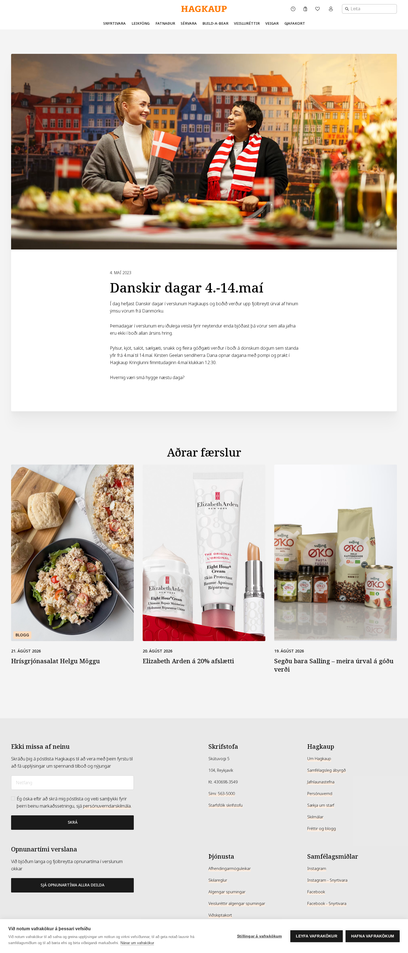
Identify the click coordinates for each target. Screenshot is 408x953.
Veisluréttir (247, 23)
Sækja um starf (320, 805)
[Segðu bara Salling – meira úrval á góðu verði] (335, 553)
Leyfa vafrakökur (316, 936)
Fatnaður (165, 23)
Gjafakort (294, 23)
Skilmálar (315, 817)
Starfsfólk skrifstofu (225, 805)
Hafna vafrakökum (372, 936)
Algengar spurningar (226, 892)
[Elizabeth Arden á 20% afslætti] (204, 553)
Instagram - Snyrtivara (327, 880)
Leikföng (141, 23)
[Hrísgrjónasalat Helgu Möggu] (72, 553)
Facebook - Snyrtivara (326, 903)
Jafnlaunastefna (320, 782)
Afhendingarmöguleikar (229, 868)
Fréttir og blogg (321, 828)
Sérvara (189, 23)
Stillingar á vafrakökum (259, 936)
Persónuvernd (319, 793)
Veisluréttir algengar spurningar (236, 903)
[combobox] (369, 8)
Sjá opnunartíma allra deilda (72, 885)
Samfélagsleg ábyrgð (326, 770)
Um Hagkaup (319, 759)
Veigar (272, 23)
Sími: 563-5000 (221, 793)
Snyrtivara (114, 23)
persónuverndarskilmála (107, 806)
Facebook (316, 892)
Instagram (316, 868)
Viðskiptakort (220, 915)
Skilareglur (217, 880)
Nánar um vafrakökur (137, 943)
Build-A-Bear (215, 23)
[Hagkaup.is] (204, 9)
